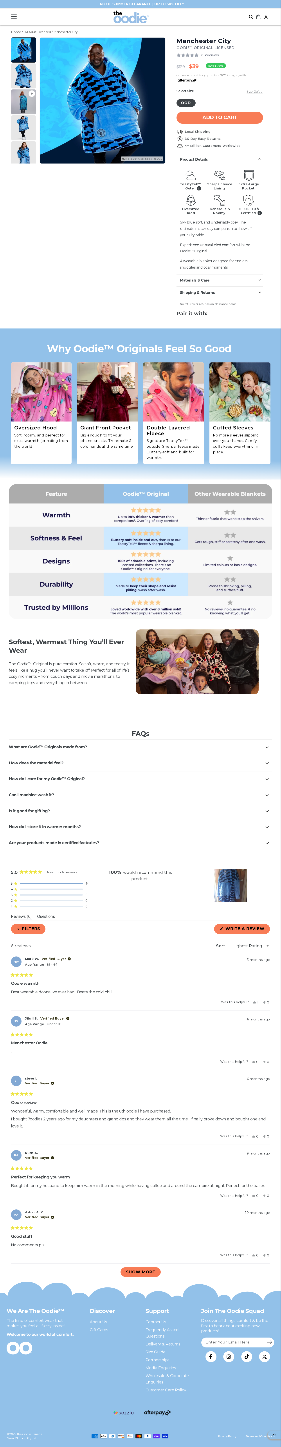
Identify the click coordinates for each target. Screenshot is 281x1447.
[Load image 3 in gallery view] (23, 127)
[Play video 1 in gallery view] (23, 102)
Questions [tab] (46, 917)
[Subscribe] (269, 1342)
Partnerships (157, 1360)
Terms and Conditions (260, 1436)
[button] (13, 17)
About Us (98, 1322)
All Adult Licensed (38, 32)
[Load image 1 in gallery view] (23, 50)
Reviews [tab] (21, 917)
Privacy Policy (227, 1436)
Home (16, 32)
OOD (186, 103)
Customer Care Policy (166, 1390)
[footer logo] (123, 1413)
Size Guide (255, 91)
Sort (221, 945)
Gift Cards (99, 1329)
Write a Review (247, 930)
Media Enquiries (161, 1367)
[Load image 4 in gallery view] (23, 153)
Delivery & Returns (163, 1344)
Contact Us (156, 1322)
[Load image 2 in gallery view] (23, 76)
